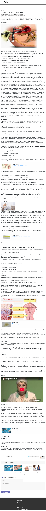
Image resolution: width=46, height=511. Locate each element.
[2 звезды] (2, 456)
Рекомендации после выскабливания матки (37, 473)
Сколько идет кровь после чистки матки (23, 430)
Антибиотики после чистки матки (21, 236)
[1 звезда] (1, 456)
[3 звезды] (3, 456)
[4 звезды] (4, 456)
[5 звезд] (5, 456)
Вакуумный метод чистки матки (17, 473)
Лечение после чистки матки (20, 165)
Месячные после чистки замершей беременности (27, 473)
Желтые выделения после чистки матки (23, 324)
